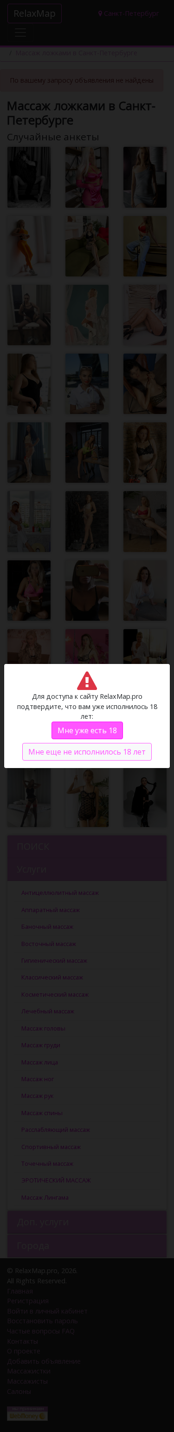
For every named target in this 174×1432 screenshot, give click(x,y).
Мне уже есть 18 (87, 730)
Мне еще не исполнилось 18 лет (87, 752)
